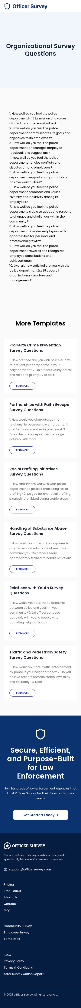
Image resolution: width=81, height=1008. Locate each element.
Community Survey (18, 926)
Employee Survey (16, 932)
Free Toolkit (12, 891)
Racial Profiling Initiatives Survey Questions (33, 471)
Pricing (9, 884)
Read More (22, 385)
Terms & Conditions (18, 967)
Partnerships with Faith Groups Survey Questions (39, 407)
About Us (10, 897)
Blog (7, 910)
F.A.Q (7, 955)
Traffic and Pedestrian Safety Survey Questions (37, 654)
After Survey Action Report (24, 974)
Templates (12, 939)
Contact (10, 904)
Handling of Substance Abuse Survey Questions (38, 531)
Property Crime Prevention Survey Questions (35, 347)
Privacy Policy (14, 961)
